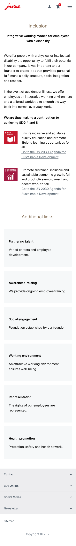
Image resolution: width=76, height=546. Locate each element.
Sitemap (9, 521)
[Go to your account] (49, 6)
